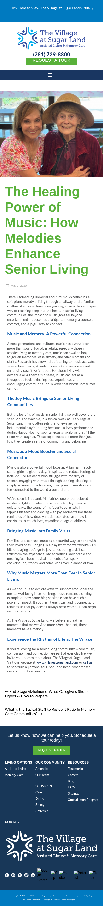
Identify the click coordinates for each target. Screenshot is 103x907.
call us (87, 662)
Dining (39, 798)
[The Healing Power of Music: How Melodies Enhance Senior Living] (51, 93)
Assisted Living (15, 768)
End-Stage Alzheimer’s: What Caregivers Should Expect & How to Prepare (47, 694)
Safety (40, 805)
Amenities (42, 768)
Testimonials (76, 768)
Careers (73, 775)
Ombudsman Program (83, 800)
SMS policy (87, 896)
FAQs (72, 787)
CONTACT (13, 822)
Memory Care (14, 775)
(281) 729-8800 (51, 54)
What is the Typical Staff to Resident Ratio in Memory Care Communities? (50, 712)
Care (38, 792)
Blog (71, 781)
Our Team (42, 775)
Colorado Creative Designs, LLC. (66, 899)
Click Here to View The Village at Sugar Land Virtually (51, 8)
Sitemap (73, 793)
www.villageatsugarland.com (57, 662)
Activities (41, 811)
